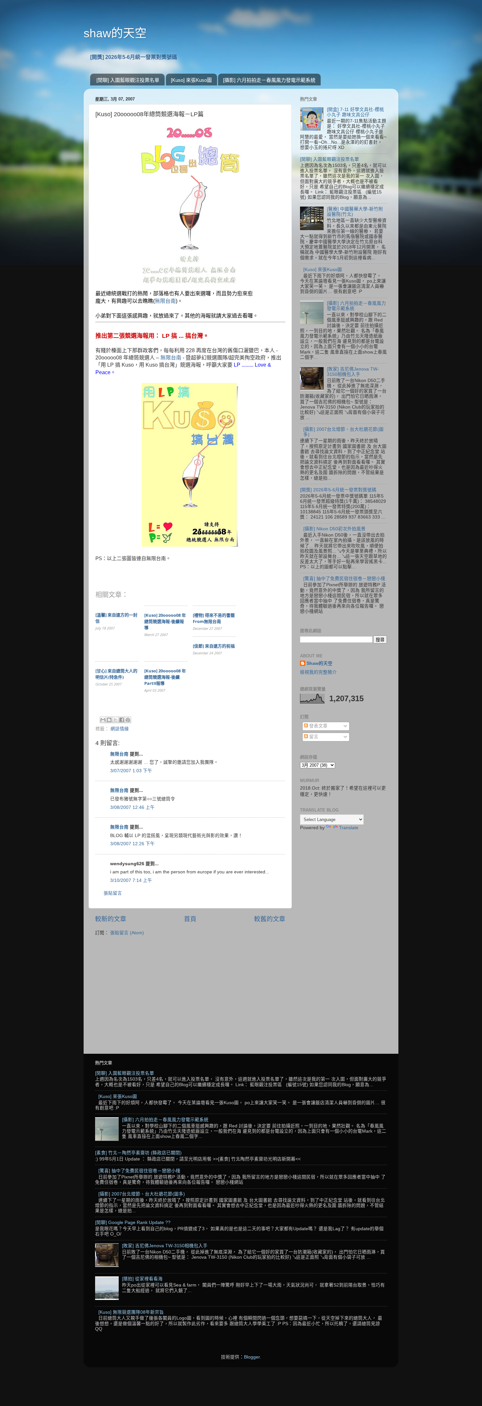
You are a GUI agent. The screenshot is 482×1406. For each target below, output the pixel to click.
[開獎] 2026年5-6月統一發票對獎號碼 (133, 57)
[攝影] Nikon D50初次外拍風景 (334, 528)
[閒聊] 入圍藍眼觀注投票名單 (127, 80)
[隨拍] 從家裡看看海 (142, 1278)
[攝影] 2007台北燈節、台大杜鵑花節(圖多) (141, 1194)
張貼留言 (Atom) (127, 932)
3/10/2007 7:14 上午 (131, 880)
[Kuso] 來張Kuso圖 (191, 80)
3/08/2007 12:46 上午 (132, 807)
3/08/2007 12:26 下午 (132, 843)
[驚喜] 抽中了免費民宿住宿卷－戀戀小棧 (344, 578)
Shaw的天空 (319, 663)
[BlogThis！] (109, 720)
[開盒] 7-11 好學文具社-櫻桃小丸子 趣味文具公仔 (355, 112)
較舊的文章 (269, 919)
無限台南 (165, 301)
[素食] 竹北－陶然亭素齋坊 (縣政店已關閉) (138, 1152)
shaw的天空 (115, 33)
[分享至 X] (115, 720)
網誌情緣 (119, 728)
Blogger (252, 1357)
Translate (348, 827)
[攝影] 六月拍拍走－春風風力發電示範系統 (269, 80)
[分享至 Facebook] (121, 720)
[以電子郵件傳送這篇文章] (103, 720)
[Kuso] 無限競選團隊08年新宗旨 (131, 1312)
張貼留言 (113, 893)
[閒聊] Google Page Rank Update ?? (133, 1222)
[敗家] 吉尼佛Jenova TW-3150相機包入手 (353, 372)
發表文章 (318, 725)
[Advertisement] (343, 939)
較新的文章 (110, 919)
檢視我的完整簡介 (318, 672)
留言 (313, 736)
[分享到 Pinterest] (128, 720)
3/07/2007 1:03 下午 (131, 770)
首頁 (190, 919)
